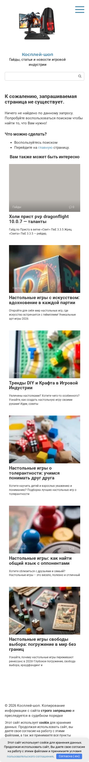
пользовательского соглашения (30, 756)
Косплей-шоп (37, 54)
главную (45, 147)
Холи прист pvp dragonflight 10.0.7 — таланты (39, 219)
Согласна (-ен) (69, 756)
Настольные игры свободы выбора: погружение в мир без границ (42, 644)
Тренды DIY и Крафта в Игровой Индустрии (43, 385)
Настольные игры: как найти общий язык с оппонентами (40, 560)
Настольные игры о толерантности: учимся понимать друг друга (34, 473)
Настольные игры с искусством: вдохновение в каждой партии (44, 300)
